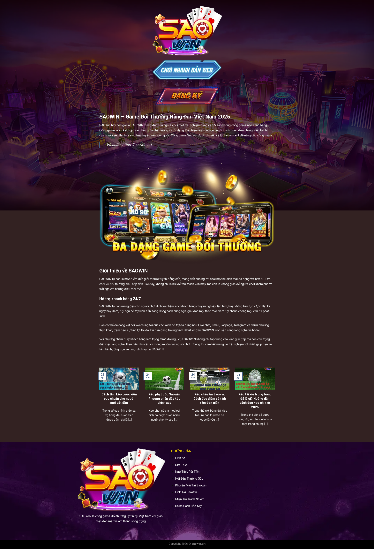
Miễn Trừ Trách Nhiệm (189, 499)
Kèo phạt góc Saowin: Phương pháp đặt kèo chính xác (197, 399)
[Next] (275, 401)
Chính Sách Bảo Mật (188, 506)
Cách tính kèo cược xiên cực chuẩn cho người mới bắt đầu (151, 399)
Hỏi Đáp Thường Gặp (189, 478)
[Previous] (98, 401)
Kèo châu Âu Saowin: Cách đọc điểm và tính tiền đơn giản (242, 399)
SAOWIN (105, 279)
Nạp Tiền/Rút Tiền (187, 472)
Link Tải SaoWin (186, 492)
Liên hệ (180, 458)
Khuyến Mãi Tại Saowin (190, 485)
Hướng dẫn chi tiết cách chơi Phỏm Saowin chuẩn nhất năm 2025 (106, 399)
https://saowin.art (137, 144)
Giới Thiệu (181, 465)
